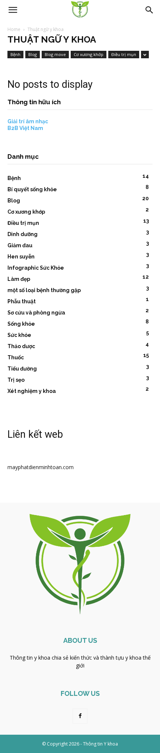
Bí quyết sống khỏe (32, 189)
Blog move (55, 54)
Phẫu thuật (21, 301)
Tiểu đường (22, 369)
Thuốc (15, 357)
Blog (32, 54)
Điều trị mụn (123, 54)
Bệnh (15, 54)
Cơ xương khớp (88, 54)
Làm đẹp (18, 279)
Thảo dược (21, 346)
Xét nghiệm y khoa (31, 391)
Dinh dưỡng (22, 234)
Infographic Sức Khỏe (35, 268)
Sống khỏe (21, 324)
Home (13, 29)
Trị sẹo (16, 380)
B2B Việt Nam (25, 128)
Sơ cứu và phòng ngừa (36, 313)
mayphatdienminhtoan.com (40, 467)
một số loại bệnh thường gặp (44, 290)
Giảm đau (19, 245)
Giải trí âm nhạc (27, 121)
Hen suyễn (21, 257)
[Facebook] (80, 716)
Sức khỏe (19, 335)
